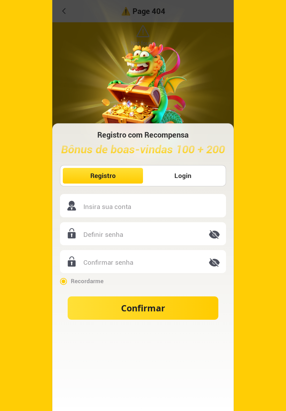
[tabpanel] (143, 256)
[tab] (103, 176)
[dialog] (143, 205)
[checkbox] (143, 281)
